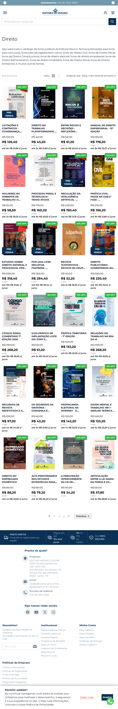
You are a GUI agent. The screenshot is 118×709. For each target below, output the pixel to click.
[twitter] (45, 612)
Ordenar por (73, 75)
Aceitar (107, 697)
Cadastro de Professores (54, 648)
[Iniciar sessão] (105, 13)
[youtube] (36, 612)
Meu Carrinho (86, 637)
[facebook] (28, 612)
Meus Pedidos (86, 633)
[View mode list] (58, 75)
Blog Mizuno (48, 652)
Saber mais (87, 697)
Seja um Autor (49, 644)
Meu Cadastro (86, 630)
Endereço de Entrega (90, 641)
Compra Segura (49, 637)
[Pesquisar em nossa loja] (112, 21)
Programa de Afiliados (53, 641)
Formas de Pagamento (14, 671)
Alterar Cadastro (88, 644)
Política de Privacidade (14, 678)
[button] (5, 12)
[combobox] (59, 21)
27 (68, 516)
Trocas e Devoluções (13, 667)
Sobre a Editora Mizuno (53, 630)
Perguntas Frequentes (14, 682)
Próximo (81, 516)
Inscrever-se (35, 646)
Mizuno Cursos (49, 655)
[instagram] (53, 612)
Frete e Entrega (10, 674)
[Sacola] (112, 13)
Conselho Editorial (51, 633)
